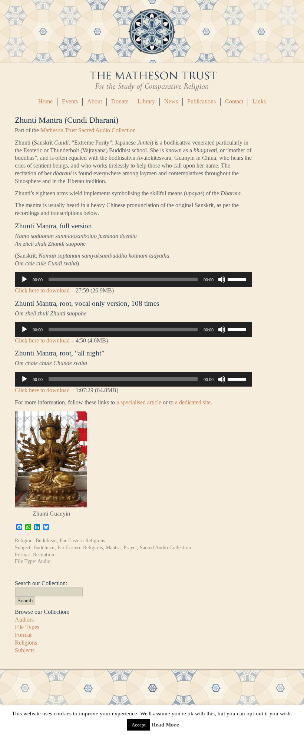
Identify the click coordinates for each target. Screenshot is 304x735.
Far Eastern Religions (82, 540)
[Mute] (221, 279)
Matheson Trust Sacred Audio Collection (88, 130)
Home (45, 101)
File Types (27, 627)
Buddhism (46, 540)
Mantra (113, 547)
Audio (43, 561)
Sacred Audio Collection (165, 547)
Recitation (43, 554)
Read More (165, 725)
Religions (26, 642)
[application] (133, 279)
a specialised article (138, 402)
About (94, 101)
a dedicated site (193, 402)
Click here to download (42, 290)
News (171, 101)
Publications (201, 101)
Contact (234, 101)
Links (259, 101)
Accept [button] (139, 725)
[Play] (24, 279)
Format (23, 635)
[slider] (238, 278)
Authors (24, 619)
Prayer (130, 547)
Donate (119, 101)
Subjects (24, 650)
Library (146, 101)
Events (70, 101)
